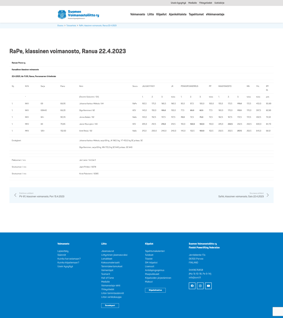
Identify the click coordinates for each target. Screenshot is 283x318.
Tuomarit (105, 274)
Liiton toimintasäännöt (112, 293)
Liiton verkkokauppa (111, 297)
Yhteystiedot (107, 289)
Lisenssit (149, 266)
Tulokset (149, 255)
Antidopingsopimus (154, 270)
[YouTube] (208, 286)
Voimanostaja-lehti (110, 285)
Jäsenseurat (107, 251)
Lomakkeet (106, 258)
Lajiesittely (63, 251)
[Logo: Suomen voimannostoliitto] (78, 14)
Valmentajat (107, 270)
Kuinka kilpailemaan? (68, 262)
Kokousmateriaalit (110, 262)
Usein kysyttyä (65, 266)
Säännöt (61, 255)
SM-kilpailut (151, 262)
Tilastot (148, 258)
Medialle (105, 281)
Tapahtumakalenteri (155, 251)
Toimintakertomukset (111, 266)
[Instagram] (200, 286)
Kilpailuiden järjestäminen (158, 277)
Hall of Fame (107, 277)
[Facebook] (192, 286)
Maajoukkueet (152, 274)
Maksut (149, 281)
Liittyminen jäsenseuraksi (114, 255)
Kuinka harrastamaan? (69, 258)
